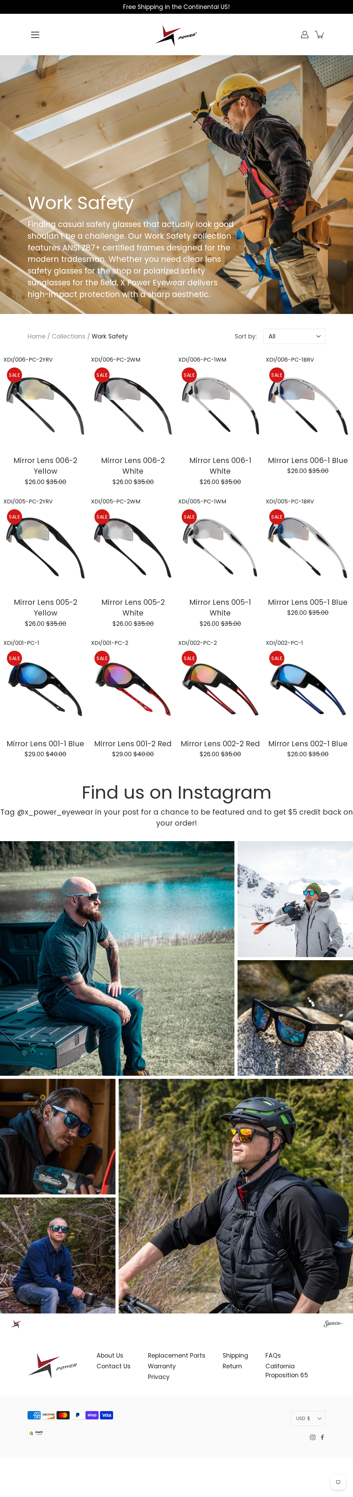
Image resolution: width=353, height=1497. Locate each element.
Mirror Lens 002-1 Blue (307, 744)
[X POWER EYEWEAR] (176, 34)
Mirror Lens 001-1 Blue (45, 744)
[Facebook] (322, 1437)
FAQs (273, 1355)
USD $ (303, 1418)
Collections (68, 336)
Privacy (159, 1377)
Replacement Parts (176, 1355)
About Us (110, 1355)
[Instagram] (313, 1437)
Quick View (45, 406)
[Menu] (35, 35)
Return (232, 1366)
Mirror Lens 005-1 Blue (307, 602)
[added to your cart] (319, 34)
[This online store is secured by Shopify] (36, 1438)
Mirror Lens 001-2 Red (133, 744)
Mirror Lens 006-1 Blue (307, 460)
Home (37, 336)
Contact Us (114, 1366)
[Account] (304, 34)
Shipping (235, 1355)
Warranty (162, 1366)
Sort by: (245, 336)
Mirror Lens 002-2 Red (220, 744)
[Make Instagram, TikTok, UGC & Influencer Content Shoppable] (333, 1324)
